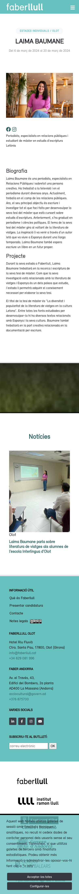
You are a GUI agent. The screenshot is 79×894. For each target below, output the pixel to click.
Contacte (16, 613)
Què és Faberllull (22, 598)
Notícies (39, 436)
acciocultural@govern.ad (27, 694)
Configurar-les (39, 886)
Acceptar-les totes (39, 877)
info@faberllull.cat (22, 653)
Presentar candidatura (26, 605)
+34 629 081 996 (21, 658)
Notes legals (19, 621)
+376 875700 (19, 699)
